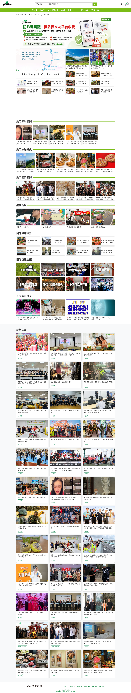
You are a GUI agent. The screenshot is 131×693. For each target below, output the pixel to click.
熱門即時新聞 (24, 121)
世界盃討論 (94, 10)
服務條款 (79, 686)
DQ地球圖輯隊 (52, 10)
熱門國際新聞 (24, 177)
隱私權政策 (87, 686)
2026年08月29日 (21, 15)
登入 (122, 4)
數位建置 (94, 686)
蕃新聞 (34, 10)
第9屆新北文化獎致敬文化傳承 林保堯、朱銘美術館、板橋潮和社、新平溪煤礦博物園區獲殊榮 (98, 528)
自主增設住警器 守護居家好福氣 (61, 382)
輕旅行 (42, 10)
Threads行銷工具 (81, 10)
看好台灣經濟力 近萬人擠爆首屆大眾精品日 (31, 497)
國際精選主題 (24, 259)
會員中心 (72, 686)
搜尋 (70, 10)
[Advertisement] (61, 107)
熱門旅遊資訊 (24, 149)
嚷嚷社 (63, 10)
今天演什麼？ (24, 296)
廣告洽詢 (101, 686)
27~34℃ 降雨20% (41, 14)
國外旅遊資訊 (24, 233)
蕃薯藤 (7, 4)
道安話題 (21, 205)
